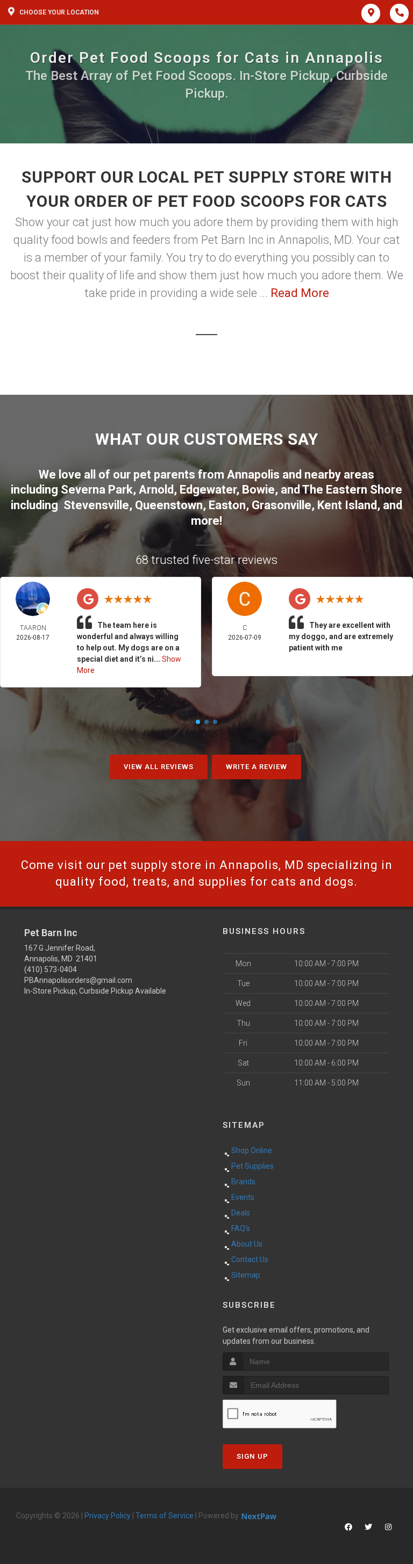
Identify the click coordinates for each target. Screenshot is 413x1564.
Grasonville (281, 505)
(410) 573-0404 (50, 969)
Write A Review (256, 767)
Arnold (156, 489)
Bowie (258, 489)
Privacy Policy (107, 1515)
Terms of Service (165, 1515)
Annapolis (253, 474)
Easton (227, 505)
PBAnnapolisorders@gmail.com (78, 980)
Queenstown (169, 505)
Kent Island (347, 505)
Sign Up (252, 1456)
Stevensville (96, 505)
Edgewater (208, 489)
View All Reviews (159, 767)
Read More (299, 293)
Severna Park (97, 489)
